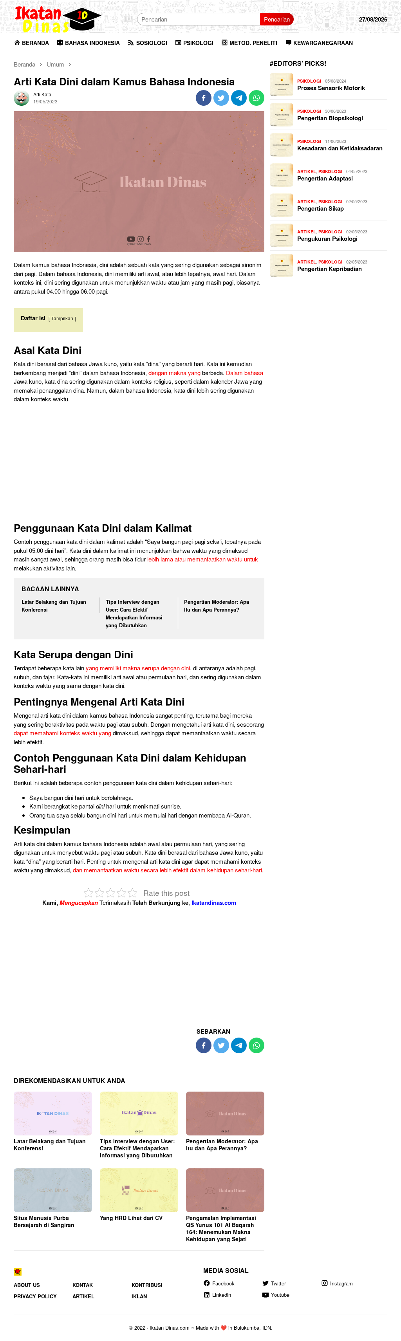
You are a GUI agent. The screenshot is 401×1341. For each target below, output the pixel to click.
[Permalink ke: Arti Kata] (21, 97)
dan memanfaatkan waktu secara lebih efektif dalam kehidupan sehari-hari (167, 870)
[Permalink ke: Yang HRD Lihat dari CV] (139, 1190)
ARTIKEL (306, 171)
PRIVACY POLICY (35, 1296)
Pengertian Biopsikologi (330, 117)
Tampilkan (62, 318)
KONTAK (82, 1285)
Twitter (278, 1283)
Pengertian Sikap (320, 208)
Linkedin (221, 1294)
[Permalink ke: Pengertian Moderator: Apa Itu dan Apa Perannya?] (225, 1114)
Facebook (223, 1283)
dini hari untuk (82, 797)
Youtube (280, 1294)
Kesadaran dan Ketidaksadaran (340, 148)
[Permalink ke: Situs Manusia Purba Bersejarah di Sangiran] (53, 1190)
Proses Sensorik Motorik (331, 87)
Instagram (341, 1283)
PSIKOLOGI (309, 81)
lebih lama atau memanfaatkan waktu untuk (202, 559)
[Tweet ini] (221, 98)
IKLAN (139, 1296)
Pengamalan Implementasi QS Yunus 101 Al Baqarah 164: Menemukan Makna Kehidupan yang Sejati (221, 1228)
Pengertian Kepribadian (329, 268)
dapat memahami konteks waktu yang (62, 733)
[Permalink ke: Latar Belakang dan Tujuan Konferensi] (53, 1113)
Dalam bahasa (244, 372)
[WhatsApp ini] (256, 98)
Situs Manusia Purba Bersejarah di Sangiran (44, 1221)
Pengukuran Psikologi (327, 238)
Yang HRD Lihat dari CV (131, 1218)
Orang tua (42, 815)
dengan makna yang (174, 372)
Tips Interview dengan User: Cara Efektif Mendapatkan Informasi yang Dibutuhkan (134, 613)
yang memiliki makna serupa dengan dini (138, 668)
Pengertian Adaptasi (325, 178)
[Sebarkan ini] (203, 98)
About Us (27, 1285)
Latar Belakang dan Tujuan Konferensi (50, 1144)
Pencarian (277, 19)
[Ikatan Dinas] (59, 18)
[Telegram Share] (239, 98)
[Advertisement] (139, 464)
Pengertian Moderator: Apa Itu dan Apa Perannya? (216, 605)
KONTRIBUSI (147, 1285)
